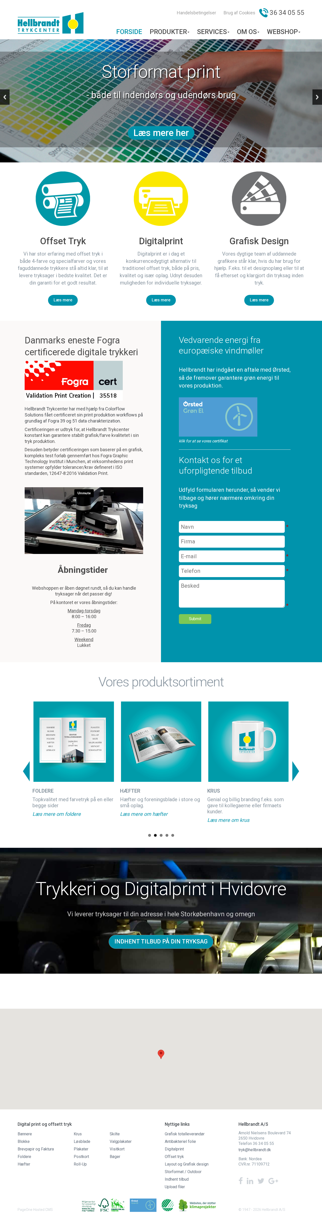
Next (296, 771)
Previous (26, 771)
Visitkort (117, 1149)
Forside (129, 31)
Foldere (24, 1156)
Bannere (25, 1134)
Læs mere (63, 300)
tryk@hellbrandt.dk (254, 1149)
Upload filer (175, 1186)
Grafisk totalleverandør (185, 1134)
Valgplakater (121, 1141)
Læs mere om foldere (56, 814)
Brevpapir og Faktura (36, 1149)
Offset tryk (174, 1156)
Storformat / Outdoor (183, 1171)
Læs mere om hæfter (144, 814)
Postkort (81, 1156)
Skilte (115, 1134)
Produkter (168, 31)
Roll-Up (80, 1164)
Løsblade (82, 1141)
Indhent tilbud (177, 1179)
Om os (247, 31)
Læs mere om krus (228, 820)
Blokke (24, 1141)
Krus (78, 1134)
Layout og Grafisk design (187, 1164)
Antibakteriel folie (180, 1141)
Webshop (282, 31)
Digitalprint (174, 1149)
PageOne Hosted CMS (35, 1210)
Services (212, 31)
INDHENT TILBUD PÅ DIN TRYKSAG (161, 941)
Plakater (81, 1149)
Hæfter (24, 1164)
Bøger (115, 1156)
